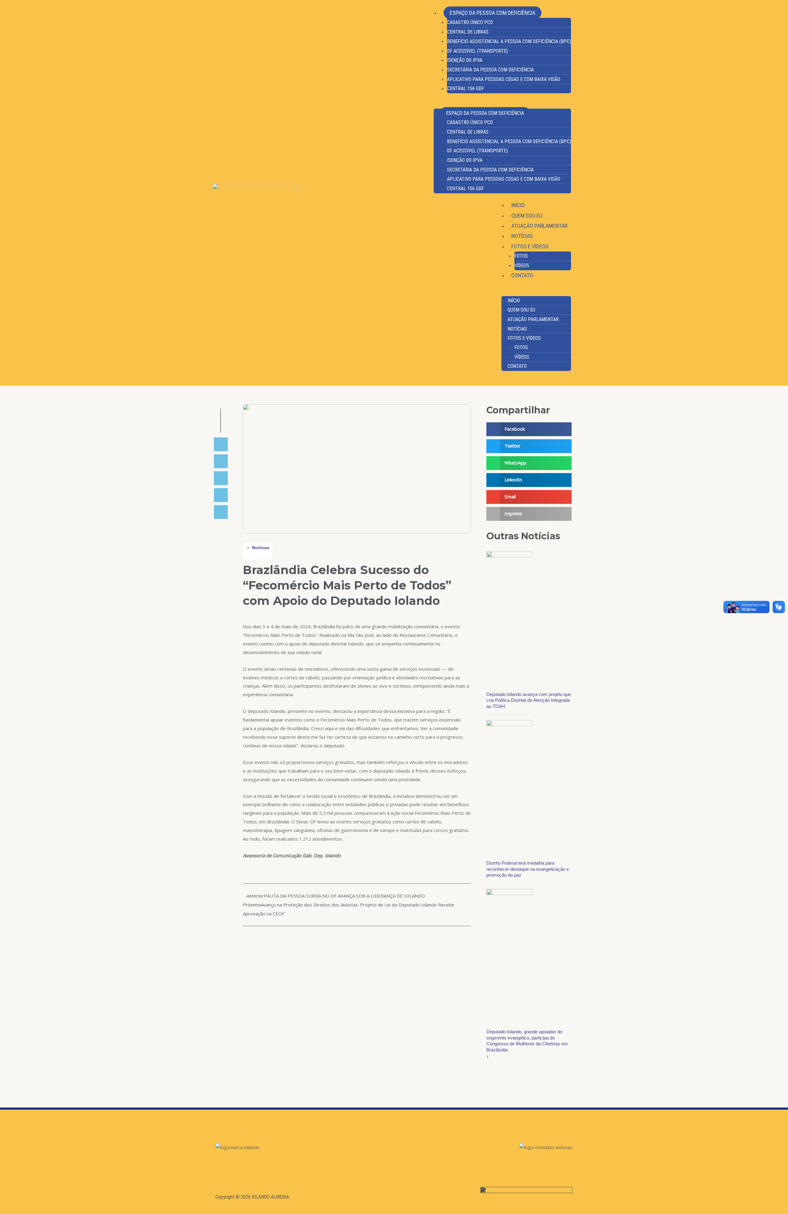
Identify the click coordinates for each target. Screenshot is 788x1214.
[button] (502, 104)
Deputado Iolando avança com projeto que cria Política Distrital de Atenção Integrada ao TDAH (528, 700)
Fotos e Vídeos (530, 246)
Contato (522, 275)
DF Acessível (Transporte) (477, 51)
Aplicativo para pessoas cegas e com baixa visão (503, 79)
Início (518, 205)
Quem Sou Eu (526, 215)
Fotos (521, 256)
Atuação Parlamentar (539, 226)
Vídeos (521, 265)
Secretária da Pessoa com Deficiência (490, 70)
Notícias (522, 236)
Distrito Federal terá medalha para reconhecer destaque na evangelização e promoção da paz (527, 869)
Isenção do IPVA (464, 60)
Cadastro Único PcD (470, 22)
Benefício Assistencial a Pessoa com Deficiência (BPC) (509, 41)
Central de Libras (467, 32)
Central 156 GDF (465, 88)
